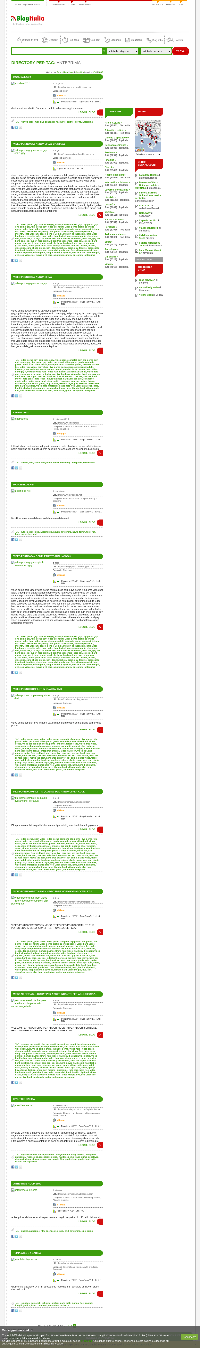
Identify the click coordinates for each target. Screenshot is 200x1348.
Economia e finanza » (116, 145)
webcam (34, 234)
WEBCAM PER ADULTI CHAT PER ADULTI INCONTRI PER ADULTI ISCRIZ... (54, 994)
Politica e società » (115, 234)
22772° (74, 581)
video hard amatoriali (47, 250)
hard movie (82, 755)
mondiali (39, 122)
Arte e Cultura (89, 426)
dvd (17, 255)
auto (23, 532)
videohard (67, 241)
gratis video (21, 245)
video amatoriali (84, 250)
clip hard (27, 252)
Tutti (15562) (111, 125)
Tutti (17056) (111, 229)
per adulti (71, 1044)
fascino (83, 248)
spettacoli (51, 1231)
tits (17, 231)
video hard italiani (57, 236)
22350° (74, 302)
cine (83, 1231)
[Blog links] (154, 43)
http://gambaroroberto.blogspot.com (75, 87)
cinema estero (39, 1159)
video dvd (76, 238)
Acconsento (189, 1336)
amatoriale (59, 255)
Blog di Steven (147, 280)
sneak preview (30, 1161)
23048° (74, 816)
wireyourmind (63, 1154)
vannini (149, 253)
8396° (74, 1126)
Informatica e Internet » (117, 182)
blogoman (144, 290)
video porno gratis (74, 227)
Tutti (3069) (111, 207)
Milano (61, 162)
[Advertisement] (118, 18)
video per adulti (56, 227)
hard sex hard (45, 241)
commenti (42, 1305)
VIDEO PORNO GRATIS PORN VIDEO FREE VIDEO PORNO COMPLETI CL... (54, 891)
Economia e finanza (72, 498)
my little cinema (29, 1154)
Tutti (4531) (111, 222)
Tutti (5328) (111, 259)
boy (48, 248)
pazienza (64, 1305)
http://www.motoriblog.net (70, 495)
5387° (74, 511)
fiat (93, 532)
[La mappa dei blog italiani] (112, 43)
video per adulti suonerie (61, 229)
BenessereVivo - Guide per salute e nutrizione (147, 185)
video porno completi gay (68, 224)
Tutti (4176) (111, 192)
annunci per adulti (83, 231)
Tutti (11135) (111, 200)
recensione (89, 462)
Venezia (62, 95)
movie (39, 255)
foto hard (20, 250)
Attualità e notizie (61, 1200)
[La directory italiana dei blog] (50, 43)
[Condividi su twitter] (17, 127)
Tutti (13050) (111, 177)
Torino (61, 1204)
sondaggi (50, 122)
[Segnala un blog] (27, 43)
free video (32, 231)
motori (30, 532)
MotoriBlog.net (23, 484)
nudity (56, 245)
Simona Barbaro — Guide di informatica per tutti (148, 195)
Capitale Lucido (147, 220)
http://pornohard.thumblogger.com (74, 802)
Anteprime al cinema (27, 1183)
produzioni (83, 1159)
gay (76, 248)
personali (35, 1303)
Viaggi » (109, 264)
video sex (25, 238)
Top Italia (125, 125)
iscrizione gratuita (86, 1044)
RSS (181, 4)
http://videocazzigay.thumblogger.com (76, 154)
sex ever (78, 243)
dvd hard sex (63, 238)
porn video (40, 739)
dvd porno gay (22, 227)
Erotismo (67, 158)
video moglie (92, 252)
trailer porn (34, 245)
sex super (32, 241)
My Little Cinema (24, 1099)
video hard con (68, 751)
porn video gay (46, 224)
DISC (100, 72)
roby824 (59, 83)
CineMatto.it (21, 412)
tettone (95, 229)
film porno (93, 1046)
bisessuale (93, 248)
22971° (74, 714)
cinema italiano (23, 1159)
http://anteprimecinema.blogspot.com (75, 1194)
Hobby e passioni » (115, 174)
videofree (30, 255)
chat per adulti (48, 1044)
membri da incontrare (74, 234)
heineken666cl (62, 419)
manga (75, 1303)
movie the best (54, 243)
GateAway (145, 213)
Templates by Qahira (27, 1253)
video (22, 231)
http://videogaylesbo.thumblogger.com (76, 566)
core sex (78, 241)
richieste (46, 1303)
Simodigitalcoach (144, 201)
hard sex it (28, 243)
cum (28, 248)
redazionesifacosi (149, 208)
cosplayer (93, 1157)
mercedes (26, 534)
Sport (65, 91)
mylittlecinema (61, 1105)
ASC (95, 72)
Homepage (59, 4)
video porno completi (58, 739)
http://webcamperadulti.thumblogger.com (77, 1004)
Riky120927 (145, 223)
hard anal (68, 243)
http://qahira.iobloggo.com (70, 1263)
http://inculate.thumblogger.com (73, 699)
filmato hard (78, 252)
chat (26, 234)
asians (84, 245)
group (42, 248)
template (25, 1303)
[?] (104, 51)
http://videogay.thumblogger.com (73, 287)
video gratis (39, 252)
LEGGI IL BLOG (87, 112)
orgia (70, 248)
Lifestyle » (110, 197)
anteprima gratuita (76, 236)
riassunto (61, 122)
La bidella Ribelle (148, 175)
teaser (18, 1161)
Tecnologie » (112, 249)
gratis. (68, 255)
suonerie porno (68, 741)
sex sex (87, 241)
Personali (57, 1269)
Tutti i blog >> (144, 259)
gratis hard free (67, 250)
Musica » (110, 212)
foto (33, 1305)
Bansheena (155, 245)
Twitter (170, 4)
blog (31, 122)
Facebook (158, 4)
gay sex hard (78, 753)
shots (35, 248)
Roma (61, 1120)
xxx (33, 238)
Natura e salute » (114, 219)
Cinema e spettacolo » (117, 137)
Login (72, 4)
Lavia (151, 238)
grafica (26, 1305)
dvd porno (87, 739)
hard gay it (20, 236)
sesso (43, 234)
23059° (74, 1019)
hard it (18, 252)
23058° (74, 916)
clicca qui (86, 1340)
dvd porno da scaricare (61, 231)
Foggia (62, 433)
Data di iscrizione (65, 72)
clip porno (75, 739)
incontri (19, 234)
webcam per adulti (30, 1044)
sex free (57, 241)
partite (70, 122)
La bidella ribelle (148, 177)
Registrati (85, 4)
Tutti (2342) (111, 170)
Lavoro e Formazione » (117, 189)
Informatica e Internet (73, 1267)
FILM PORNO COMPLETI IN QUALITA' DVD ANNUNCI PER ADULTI (49, 791)
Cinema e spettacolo (72, 426)
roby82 (24, 122)
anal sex (75, 245)
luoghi (18, 1305)
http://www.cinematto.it (68, 423)
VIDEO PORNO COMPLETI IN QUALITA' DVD (37, 689)
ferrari (82, 532)
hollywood (46, 462)
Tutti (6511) (111, 214)
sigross (58, 1190)
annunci (86, 229)
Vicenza (62, 505)
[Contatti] (174, 43)
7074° (74, 1280)
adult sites (46, 245)
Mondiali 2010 (22, 77)
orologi (55, 1303)
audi (35, 534)
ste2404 (143, 282)
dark (62, 1303)
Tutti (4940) (111, 140)
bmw (17, 534)
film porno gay (38, 227)
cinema (24, 462)
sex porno (88, 243)
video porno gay (29, 224)
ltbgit (57, 150)
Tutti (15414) (111, 133)
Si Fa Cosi (144, 205)
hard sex (86, 238)
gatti (68, 1303)
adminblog (59, 491)
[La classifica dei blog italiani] (70, 43)
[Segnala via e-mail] (20, 127)
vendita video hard (36, 236)
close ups (20, 248)
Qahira (58, 1259)
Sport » (109, 241)
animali (89, 1303)
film (31, 462)
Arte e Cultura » (113, 122)
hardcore (65, 245)
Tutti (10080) (111, 237)
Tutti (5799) (111, 162)
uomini (58, 234)
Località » (110, 204)
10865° (74, 439)
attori (37, 462)
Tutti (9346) (111, 185)
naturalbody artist (149, 287)
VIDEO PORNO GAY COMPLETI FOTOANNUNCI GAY (42, 556)
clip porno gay (90, 224)
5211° (74, 101)
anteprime (78, 255)
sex (22, 255)
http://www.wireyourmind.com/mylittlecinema (79, 1109)
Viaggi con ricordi (148, 228)
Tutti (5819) (111, 252)
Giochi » (109, 167)
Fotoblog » (110, 160)
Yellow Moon (146, 295)
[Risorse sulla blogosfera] (133, 43)
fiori (82, 1303)
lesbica (63, 248)
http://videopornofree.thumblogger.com (76, 902)
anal (23, 241)
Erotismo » (111, 152)
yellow (159, 295)
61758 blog (20, 4)
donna (55, 248)
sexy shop (43, 231)
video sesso (41, 229)
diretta (78, 122)
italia (77, 1157)
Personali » (111, 227)
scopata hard (53, 252)
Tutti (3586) (111, 147)
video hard (28, 229)
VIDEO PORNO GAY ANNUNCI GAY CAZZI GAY (39, 144)
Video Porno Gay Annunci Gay (32, 277)
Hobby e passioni (61, 429)
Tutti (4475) (111, 244)
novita (56, 532)
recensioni (44, 1157)
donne (50, 234)
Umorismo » (111, 256)
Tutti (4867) (111, 267)
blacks (91, 245)
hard (96, 250)
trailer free (50, 238)
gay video (66, 252)
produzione (71, 1159)
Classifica (79, 72)
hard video (92, 234)
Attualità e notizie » (115, 130)
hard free (30, 250)
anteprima (87, 122)
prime (84, 1157)
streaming (65, 462)
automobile (46, 532)
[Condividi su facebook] (13, 127)
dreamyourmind (46, 1154)
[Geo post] (91, 43)
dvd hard (47, 255)
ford (88, 532)
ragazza (40, 238)
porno (78, 229)
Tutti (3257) (111, 155)
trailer (56, 462)
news (75, 532)
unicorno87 (155, 188)
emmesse (144, 230)
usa (49, 1159)
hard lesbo (40, 243)
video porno (27, 739)
